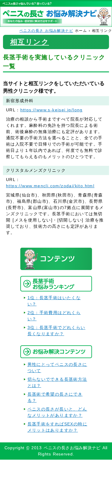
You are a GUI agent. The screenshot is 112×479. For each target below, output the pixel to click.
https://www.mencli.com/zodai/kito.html (50, 185)
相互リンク (29, 42)
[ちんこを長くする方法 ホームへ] (56, 23)
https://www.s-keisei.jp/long (51, 109)
